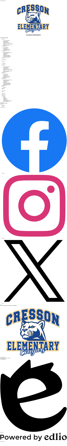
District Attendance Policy (6, 84)
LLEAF (4, 97)
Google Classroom (5, 47)
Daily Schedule (5, 48)
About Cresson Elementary (6, 40)
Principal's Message (5, 41)
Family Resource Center (6, 82)
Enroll (4, 63)
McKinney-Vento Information (7, 55)
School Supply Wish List (6, 50)
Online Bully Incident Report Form (7, 100)
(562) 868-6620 (4, 358)
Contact (4, 61)
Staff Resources (5, 98)
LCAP (4, 96)
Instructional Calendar (6, 45)
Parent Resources (5, 53)
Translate (6, 103)
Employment (5, 99)
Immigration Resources (6, 80)
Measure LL (4, 59)
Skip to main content (2, 0)
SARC (4, 70)
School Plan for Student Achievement (8, 43)
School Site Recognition (6, 42)
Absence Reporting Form (6, 101)
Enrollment (3, 105)
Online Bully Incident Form (6, 49)
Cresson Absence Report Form (7, 56)
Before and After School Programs (7, 52)
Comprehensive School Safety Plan (7, 44)
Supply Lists (4, 54)
